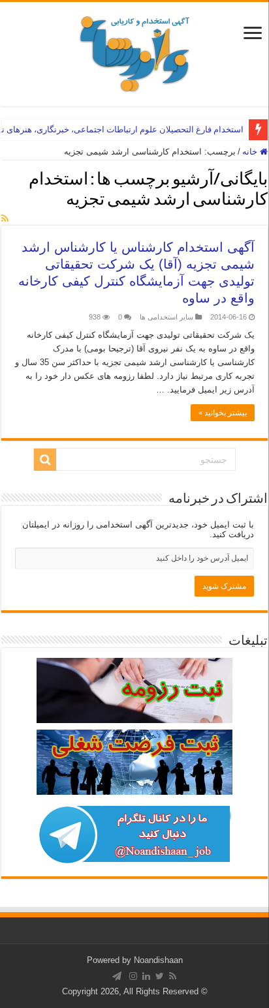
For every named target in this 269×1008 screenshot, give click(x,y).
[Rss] (173, 976)
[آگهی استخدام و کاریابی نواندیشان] (134, 51)
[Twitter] (159, 976)
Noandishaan (158, 960)
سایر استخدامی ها (166, 317)
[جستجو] (45, 460)
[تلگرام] (117, 976)
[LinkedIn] (146, 976)
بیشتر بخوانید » (222, 412)
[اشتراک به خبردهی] (4, 218)
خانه (251, 151)
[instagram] (133, 976)
